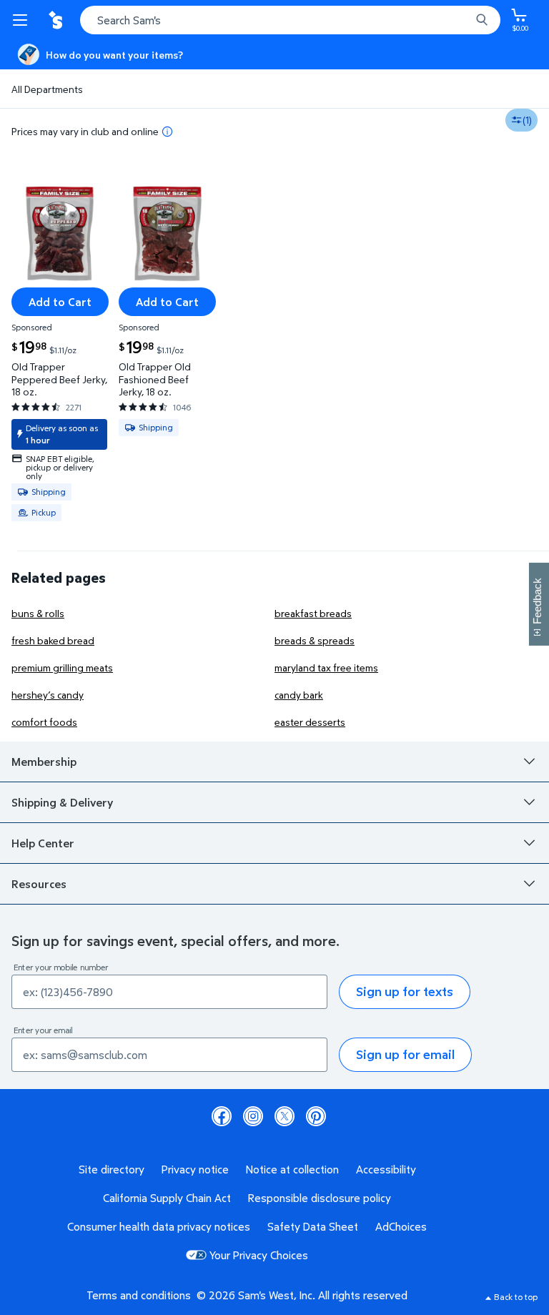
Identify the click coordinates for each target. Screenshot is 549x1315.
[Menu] (22, 20)
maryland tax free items (326, 667)
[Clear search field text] (463, 20)
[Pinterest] (316, 1116)
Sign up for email (405, 1054)
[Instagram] (253, 1116)
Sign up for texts (404, 991)
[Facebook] (221, 1116)
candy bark (298, 694)
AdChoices (401, 1226)
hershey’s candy (47, 694)
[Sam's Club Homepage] (57, 20)
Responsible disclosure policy (319, 1198)
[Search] (481, 20)
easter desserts (309, 722)
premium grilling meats (62, 667)
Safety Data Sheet (312, 1226)
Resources (38, 884)
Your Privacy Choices (258, 1255)
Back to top (516, 1297)
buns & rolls (37, 613)
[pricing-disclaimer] (167, 131)
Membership (43, 761)
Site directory (111, 1169)
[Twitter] (284, 1116)
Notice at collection (292, 1169)
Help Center (42, 843)
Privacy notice (195, 1169)
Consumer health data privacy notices (158, 1226)
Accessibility (386, 1169)
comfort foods (44, 722)
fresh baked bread (52, 640)
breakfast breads (313, 613)
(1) (527, 120)
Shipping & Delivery (62, 802)
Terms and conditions (138, 1295)
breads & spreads (314, 640)
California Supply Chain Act (167, 1198)
